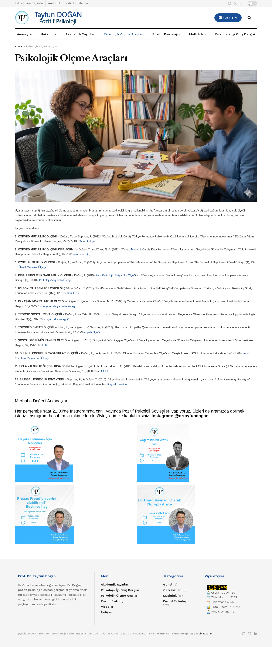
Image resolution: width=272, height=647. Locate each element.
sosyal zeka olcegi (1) (56, 319)
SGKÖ (44, 345)
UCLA (104, 371)
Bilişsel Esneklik (117, 384)
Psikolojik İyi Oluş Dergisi (235, 34)
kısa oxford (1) (81, 254)
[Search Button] (249, 17)
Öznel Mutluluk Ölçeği (32, 267)
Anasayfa (24, 34)
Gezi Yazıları (172, 590)
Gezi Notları (55, 3)
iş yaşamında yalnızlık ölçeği (57, 306)
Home (18, 46)
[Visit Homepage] (72, 17)
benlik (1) (73, 293)
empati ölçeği (92, 332)
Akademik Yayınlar (80, 34)
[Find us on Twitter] (235, 3)
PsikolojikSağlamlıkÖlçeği (55, 280)
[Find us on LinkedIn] (241, 3)
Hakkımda (49, 34)
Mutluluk (196, 34)
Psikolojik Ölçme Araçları (123, 34)
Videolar (71, 3)
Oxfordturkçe (87, 241)
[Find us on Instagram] (229, 3)
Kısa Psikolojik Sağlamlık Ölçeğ (115, 275)
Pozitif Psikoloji (165, 34)
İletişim (84, 3)
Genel (167, 584)
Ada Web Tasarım (201, 633)
